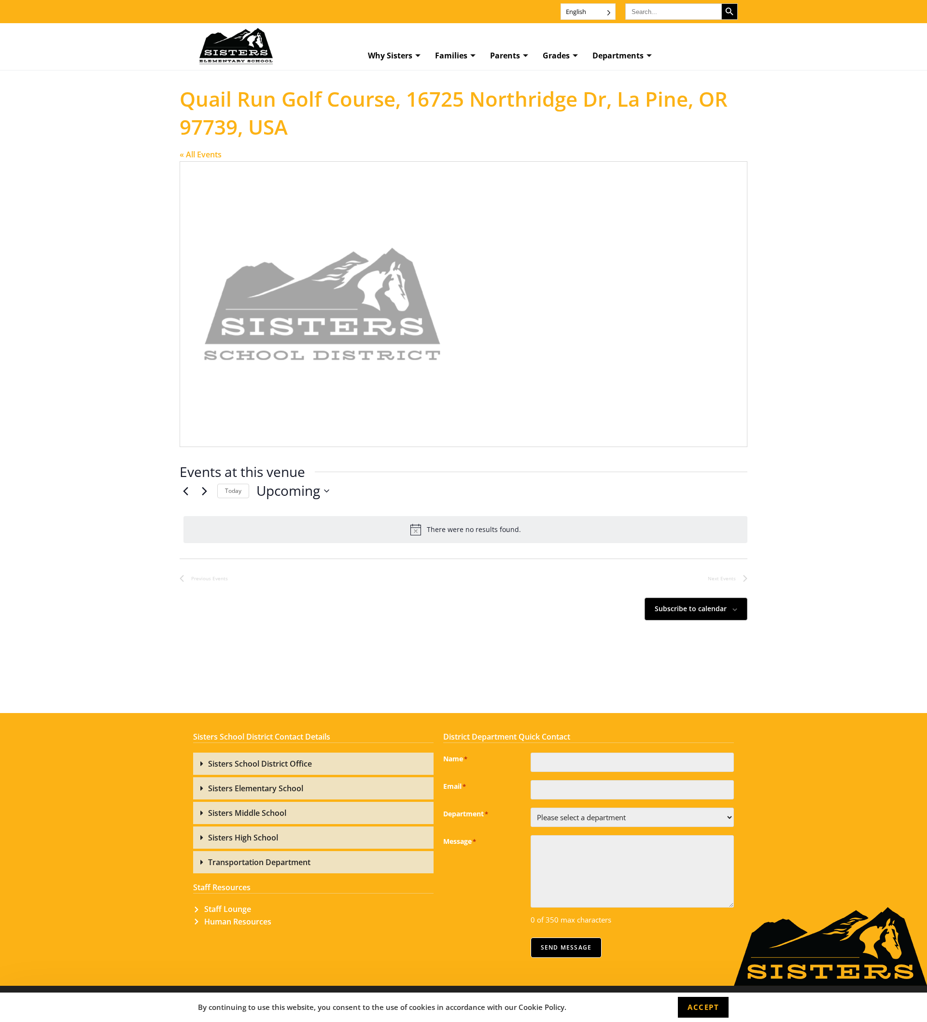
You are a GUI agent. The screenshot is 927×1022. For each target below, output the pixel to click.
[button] (313, 764)
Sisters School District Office (260, 763)
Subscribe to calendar (691, 608)
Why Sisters (390, 55)
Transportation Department (259, 862)
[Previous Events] (185, 491)
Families (451, 55)
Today (233, 491)
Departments (618, 55)
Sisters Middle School (247, 813)
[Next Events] (204, 491)
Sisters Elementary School (255, 788)
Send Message (566, 947)
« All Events (201, 154)
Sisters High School (243, 837)
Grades (556, 55)
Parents (505, 55)
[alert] (465, 529)
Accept (703, 1007)
